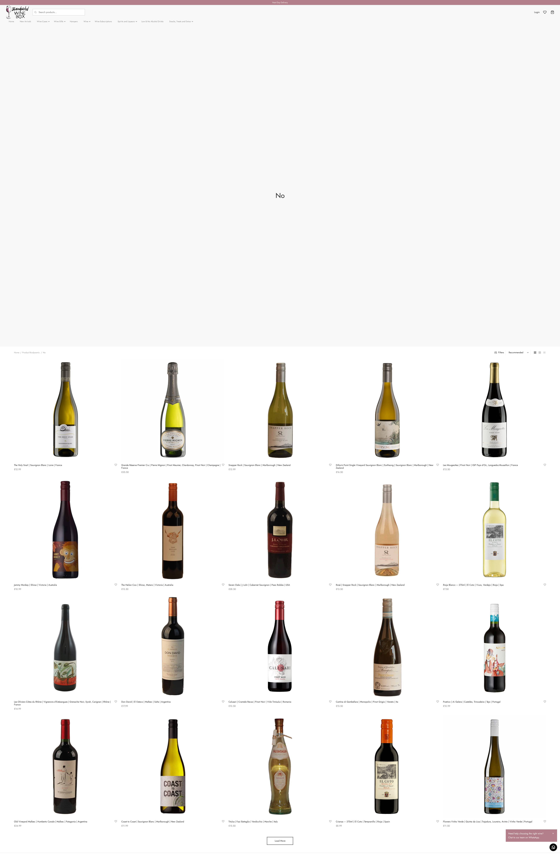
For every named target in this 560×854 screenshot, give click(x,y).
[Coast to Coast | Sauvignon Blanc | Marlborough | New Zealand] (172, 766)
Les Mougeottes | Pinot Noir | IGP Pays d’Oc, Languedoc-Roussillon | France (480, 465)
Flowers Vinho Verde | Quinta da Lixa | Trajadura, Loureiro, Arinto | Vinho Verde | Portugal (487, 821)
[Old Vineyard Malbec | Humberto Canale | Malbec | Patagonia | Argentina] (65, 766)
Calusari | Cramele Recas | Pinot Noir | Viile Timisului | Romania (260, 701)
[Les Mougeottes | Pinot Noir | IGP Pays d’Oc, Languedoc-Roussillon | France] (494, 410)
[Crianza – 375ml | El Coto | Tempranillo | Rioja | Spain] (387, 766)
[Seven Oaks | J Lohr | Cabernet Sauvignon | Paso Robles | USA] (280, 529)
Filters (501, 352)
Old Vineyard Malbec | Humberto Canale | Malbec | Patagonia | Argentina (50, 821)
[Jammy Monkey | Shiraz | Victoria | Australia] (65, 529)
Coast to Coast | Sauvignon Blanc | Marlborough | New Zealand (152, 821)
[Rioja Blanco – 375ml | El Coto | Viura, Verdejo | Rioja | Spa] (494, 529)
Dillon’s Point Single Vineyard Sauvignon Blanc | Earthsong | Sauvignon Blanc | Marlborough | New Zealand (384, 466)
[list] (544, 352)
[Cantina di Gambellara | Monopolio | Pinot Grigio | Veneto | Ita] (387, 646)
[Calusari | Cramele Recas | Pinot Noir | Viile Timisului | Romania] (280, 646)
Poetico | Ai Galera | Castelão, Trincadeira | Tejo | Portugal (472, 701)
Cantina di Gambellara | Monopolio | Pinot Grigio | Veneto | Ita (367, 701)
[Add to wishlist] (116, 465)
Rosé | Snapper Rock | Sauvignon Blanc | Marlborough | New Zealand (370, 584)
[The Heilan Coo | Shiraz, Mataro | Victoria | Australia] (172, 529)
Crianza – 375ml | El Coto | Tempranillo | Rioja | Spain (363, 821)
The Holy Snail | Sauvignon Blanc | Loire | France (38, 465)
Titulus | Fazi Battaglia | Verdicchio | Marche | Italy (253, 821)
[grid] (535, 352)
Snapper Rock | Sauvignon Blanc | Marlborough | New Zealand (259, 465)
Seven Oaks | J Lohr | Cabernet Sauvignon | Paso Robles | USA (259, 584)
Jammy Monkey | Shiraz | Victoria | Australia (35, 584)
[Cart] (552, 12)
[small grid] (539, 352)
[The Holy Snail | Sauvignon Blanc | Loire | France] (65, 410)
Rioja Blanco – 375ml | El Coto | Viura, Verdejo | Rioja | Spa (473, 584)
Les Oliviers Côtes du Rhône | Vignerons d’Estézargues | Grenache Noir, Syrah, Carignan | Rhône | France (62, 703)
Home (16, 352)
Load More (280, 840)
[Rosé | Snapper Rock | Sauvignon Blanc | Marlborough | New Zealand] (387, 529)
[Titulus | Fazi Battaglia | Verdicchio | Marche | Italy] (280, 766)
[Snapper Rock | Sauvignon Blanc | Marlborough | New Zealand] (280, 410)
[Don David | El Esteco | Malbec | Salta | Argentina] (172, 646)
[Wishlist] (545, 12)
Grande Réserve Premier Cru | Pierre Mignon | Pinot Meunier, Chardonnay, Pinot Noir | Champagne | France (170, 466)
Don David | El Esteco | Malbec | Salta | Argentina (146, 701)
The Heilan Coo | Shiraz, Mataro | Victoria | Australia (147, 584)
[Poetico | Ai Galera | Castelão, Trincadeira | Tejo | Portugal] (494, 646)
